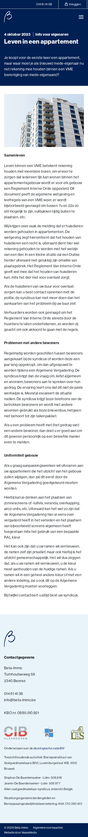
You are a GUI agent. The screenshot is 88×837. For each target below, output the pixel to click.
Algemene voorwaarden (48, 827)
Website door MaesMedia (20, 832)
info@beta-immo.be (20, 700)
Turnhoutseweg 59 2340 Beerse (19, 677)
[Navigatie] (81, 17)
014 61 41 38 (44, 4)
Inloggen (75, 4)
